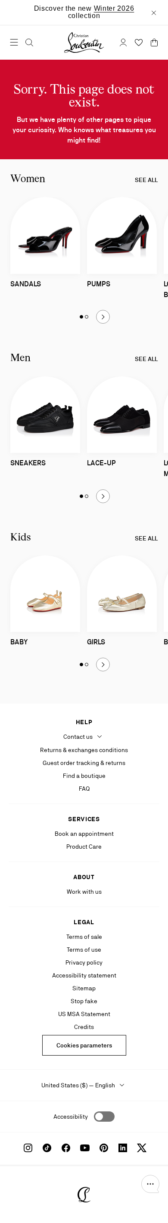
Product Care (84, 846)
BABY (19, 642)
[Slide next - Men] (103, 496)
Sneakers (28, 463)
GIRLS (96, 642)
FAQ (84, 788)
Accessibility (70, 1116)
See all (146, 179)
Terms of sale (84, 936)
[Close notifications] (154, 12)
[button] (150, 1184)
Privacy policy (84, 962)
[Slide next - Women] (103, 317)
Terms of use (84, 949)
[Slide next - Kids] (103, 664)
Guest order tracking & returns (84, 762)
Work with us (84, 891)
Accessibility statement (84, 975)
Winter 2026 (114, 8)
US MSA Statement (84, 1014)
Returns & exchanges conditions (84, 750)
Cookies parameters (84, 1045)
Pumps (98, 284)
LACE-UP (101, 463)
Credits (84, 1026)
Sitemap (84, 988)
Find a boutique (84, 775)
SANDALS (25, 284)
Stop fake (84, 1001)
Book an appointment (84, 833)
